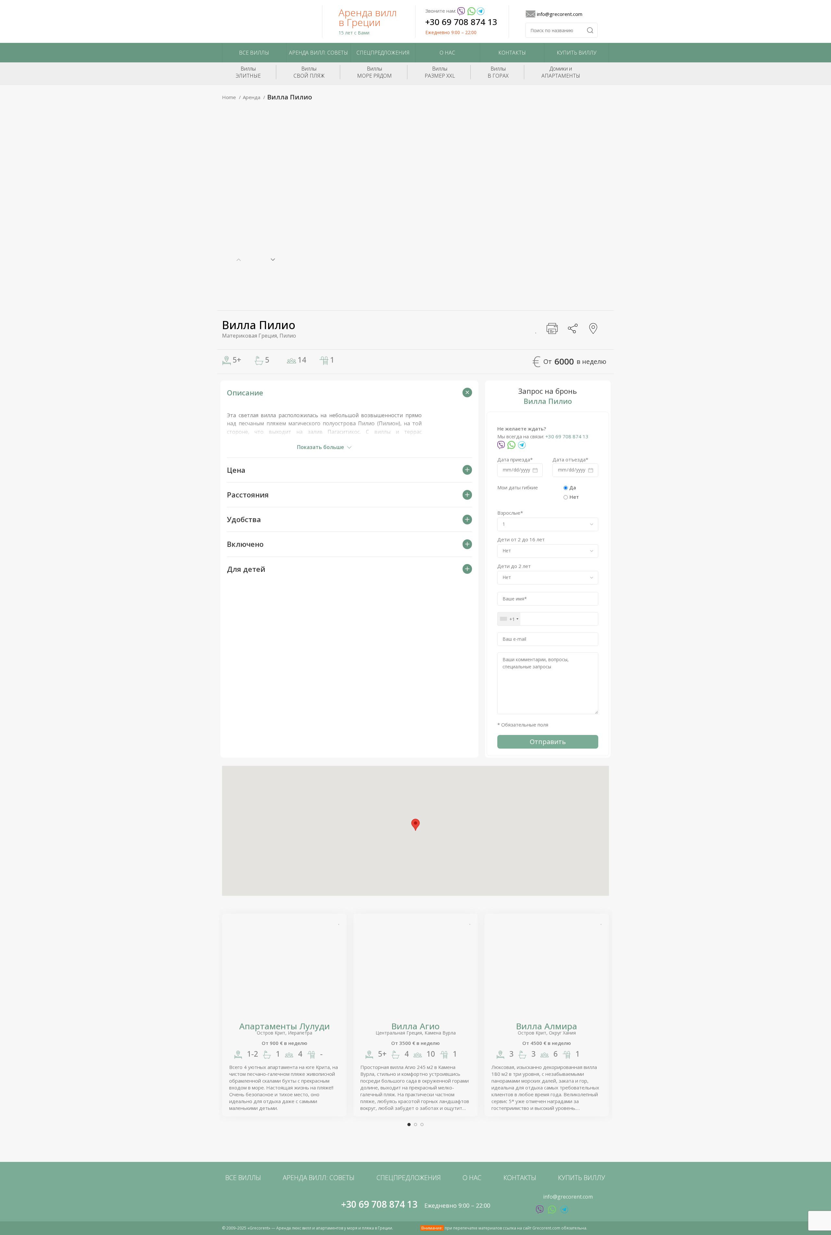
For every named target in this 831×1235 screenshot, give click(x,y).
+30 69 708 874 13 (461, 22)
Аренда (252, 97)
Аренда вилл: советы (318, 52)
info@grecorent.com (559, 14)
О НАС (447, 52)
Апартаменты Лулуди (284, 1026)
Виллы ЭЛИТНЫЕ (248, 72)
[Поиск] (590, 30)
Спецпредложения (383, 52)
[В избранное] (535, 329)
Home (229, 97)
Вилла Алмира (546, 1026)
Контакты (512, 52)
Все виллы (254, 52)
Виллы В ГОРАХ (498, 72)
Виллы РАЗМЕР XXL (440, 72)
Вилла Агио (415, 1026)
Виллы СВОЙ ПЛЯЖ (309, 72)
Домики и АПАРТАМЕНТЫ (560, 72)
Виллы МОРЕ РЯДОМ (374, 72)
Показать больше (320, 447)
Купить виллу (576, 52)
